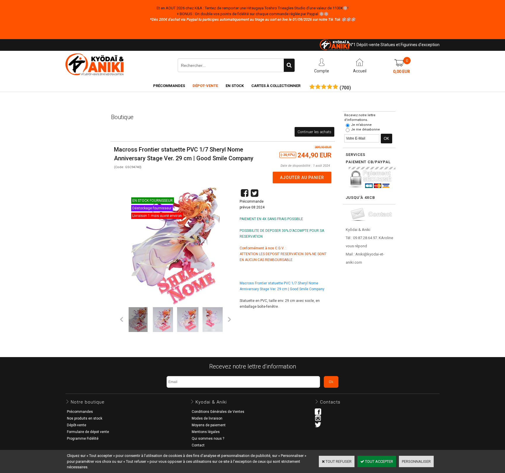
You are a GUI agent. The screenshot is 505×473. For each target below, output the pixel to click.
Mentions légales (206, 432)
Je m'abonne (361, 125)
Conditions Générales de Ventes (218, 412)
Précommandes (169, 86)
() (345, 88)
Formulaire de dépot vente (88, 432)
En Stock (235, 86)
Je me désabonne (365, 129)
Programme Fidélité (82, 439)
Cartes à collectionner (275, 86)
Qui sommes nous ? (208, 439)
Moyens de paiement (209, 425)
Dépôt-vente (76, 425)
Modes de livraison (207, 418)
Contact (198, 445)
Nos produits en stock (84, 418)
